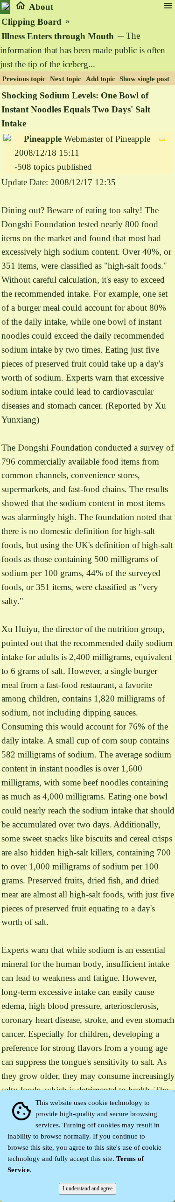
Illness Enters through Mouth (57, 36)
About (41, 7)
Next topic (65, 79)
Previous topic (24, 79)
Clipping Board (31, 22)
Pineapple (43, 139)
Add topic (100, 79)
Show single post (144, 79)
